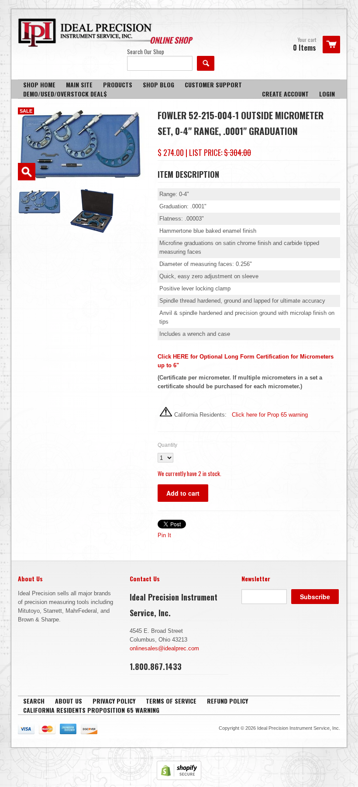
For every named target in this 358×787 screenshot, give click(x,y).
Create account (285, 93)
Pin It (164, 535)
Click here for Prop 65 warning (269, 414)
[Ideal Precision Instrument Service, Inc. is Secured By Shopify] (179, 778)
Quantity (167, 445)
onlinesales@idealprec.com (164, 648)
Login (327, 93)
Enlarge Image (26, 171)
